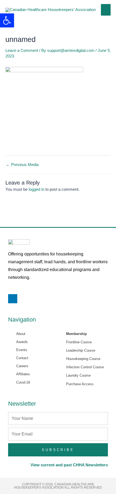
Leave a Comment (21, 50)
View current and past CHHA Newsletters (69, 465)
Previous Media (22, 165)
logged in (36, 189)
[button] (7, 20)
